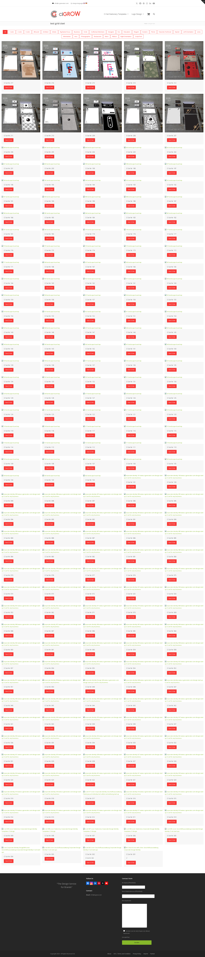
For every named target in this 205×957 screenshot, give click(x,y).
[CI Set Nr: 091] (143, 514)
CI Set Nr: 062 (49, 612)
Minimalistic (67, 36)
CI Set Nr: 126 (130, 398)
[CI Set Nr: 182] (173, 213)
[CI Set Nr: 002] (102, 849)
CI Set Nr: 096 (130, 501)
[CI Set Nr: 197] (173, 164)
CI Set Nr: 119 (8, 431)
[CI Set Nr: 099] (21, 495)
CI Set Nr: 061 (49, 650)
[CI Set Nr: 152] (92, 311)
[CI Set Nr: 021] (143, 774)
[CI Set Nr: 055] (102, 662)
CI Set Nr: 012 (90, 817)
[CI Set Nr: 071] (102, 607)
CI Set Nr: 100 (171, 482)
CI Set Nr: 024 (8, 780)
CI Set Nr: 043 (130, 706)
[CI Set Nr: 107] (92, 459)
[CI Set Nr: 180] (51, 229)
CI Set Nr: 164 (8, 283)
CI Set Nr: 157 (90, 300)
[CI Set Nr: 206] (10, 147)
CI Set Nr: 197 (171, 168)
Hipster (177, 32)
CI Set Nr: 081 (130, 557)
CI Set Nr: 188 (130, 201)
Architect (45, 32)
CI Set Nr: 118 (49, 431)
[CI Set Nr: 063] (21, 644)
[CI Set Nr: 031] (21, 756)
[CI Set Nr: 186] (10, 213)
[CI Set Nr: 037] (184, 718)
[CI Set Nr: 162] (92, 279)
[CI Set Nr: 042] (184, 700)
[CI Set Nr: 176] (10, 246)
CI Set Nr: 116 (130, 431)
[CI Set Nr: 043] (143, 700)
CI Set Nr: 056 (49, 668)
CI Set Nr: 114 (8, 447)
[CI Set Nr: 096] (143, 495)
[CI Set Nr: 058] (184, 644)
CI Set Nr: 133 (49, 382)
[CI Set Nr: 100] (184, 476)
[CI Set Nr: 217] (21, 60)
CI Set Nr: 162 (90, 283)
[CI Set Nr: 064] (184, 625)
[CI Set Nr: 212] (184, 60)
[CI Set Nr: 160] (173, 279)
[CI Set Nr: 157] (92, 295)
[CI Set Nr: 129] (10, 393)
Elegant (136, 32)
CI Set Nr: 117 (90, 431)
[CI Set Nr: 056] (61, 662)
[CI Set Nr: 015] (184, 793)
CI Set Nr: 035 (49, 743)
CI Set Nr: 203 (130, 152)
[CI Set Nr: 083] (61, 551)
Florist (153, 32)
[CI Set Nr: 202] (173, 147)
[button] (149, 14)
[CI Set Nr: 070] (143, 607)
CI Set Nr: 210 (49, 136)
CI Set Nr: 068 (8, 631)
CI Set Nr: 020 (171, 780)
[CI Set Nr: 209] (102, 113)
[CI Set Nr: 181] (10, 229)
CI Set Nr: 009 (8, 836)
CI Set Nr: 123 (49, 414)
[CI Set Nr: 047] (184, 681)
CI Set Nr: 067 (49, 631)
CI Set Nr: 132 (90, 382)
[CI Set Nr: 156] (132, 295)
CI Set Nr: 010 (171, 817)
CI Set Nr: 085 (171, 538)
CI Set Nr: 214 (130, 83)
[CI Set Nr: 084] (21, 551)
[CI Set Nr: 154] (10, 311)
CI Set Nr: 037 (171, 724)
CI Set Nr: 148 (49, 332)
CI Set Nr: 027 (130, 761)
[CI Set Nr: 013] (61, 811)
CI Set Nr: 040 (49, 724)
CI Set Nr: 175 (49, 250)
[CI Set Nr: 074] (21, 588)
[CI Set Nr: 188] (132, 197)
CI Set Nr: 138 (49, 365)
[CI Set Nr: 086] (143, 532)
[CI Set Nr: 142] (92, 344)
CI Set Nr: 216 (49, 83)
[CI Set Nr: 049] (102, 681)
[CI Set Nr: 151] (132, 311)
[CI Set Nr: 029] (61, 756)
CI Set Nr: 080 (171, 557)
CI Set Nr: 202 (171, 152)
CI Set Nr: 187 (171, 201)
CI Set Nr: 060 (90, 650)
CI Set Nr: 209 (90, 136)
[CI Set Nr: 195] (51, 180)
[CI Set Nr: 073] (61, 588)
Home (145, 23)
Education (127, 32)
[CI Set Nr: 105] (173, 459)
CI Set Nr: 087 (90, 538)
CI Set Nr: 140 (171, 349)
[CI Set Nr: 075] (184, 570)
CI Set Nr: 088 (49, 538)
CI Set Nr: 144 (8, 349)
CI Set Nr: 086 (130, 538)
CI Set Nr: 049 (90, 687)
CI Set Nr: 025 (130, 594)
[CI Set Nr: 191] (10, 197)
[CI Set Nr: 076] (143, 570)
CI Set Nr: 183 (130, 218)
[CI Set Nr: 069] (184, 607)
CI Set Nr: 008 (49, 836)
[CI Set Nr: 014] (21, 811)
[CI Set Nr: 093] (61, 514)
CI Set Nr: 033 (130, 743)
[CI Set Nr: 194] (92, 180)
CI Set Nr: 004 (8, 857)
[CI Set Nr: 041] (21, 718)
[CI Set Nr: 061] (61, 644)
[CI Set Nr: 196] (10, 180)
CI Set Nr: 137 (90, 365)
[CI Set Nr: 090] (184, 514)
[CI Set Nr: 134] (10, 377)
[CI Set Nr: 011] (143, 811)
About (109, 954)
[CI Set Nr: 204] (92, 147)
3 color (28, 32)
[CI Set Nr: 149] (10, 328)
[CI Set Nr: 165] (173, 262)
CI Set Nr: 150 (171, 316)
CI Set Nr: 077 (90, 575)
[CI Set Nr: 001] (143, 849)
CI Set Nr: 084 (8, 557)
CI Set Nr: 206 (8, 152)
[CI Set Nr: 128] (51, 393)
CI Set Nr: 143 (49, 349)
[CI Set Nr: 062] (61, 607)
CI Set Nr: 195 (49, 185)
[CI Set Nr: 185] (51, 213)
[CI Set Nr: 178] (132, 229)
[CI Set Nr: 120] (173, 410)
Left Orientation (188, 32)
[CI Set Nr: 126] (132, 393)
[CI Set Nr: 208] (143, 113)
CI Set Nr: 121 (130, 414)
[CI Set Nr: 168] (51, 262)
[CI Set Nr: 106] (132, 459)
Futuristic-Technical (165, 32)
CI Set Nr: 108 (49, 464)
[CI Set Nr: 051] (21, 681)
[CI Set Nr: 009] (21, 830)
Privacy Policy (137, 954)
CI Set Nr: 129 (8, 398)
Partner (152, 954)
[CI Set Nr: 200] (51, 164)
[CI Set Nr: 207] (184, 113)
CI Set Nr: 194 (90, 185)
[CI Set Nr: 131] (132, 377)
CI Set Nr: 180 (49, 234)
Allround (36, 32)
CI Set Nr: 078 (49, 575)
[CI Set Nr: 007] (102, 830)
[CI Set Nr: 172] (173, 246)
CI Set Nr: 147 (90, 332)
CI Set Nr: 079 (8, 575)
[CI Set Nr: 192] (173, 180)
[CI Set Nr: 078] (61, 570)
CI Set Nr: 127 (90, 398)
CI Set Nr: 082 (90, 557)
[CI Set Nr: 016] (143, 793)
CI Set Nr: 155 (171, 300)
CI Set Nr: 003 (49, 854)
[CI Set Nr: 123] (51, 410)
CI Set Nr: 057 (8, 668)
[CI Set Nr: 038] (143, 718)
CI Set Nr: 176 (8, 250)
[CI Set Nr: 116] (132, 426)
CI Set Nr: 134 (8, 382)
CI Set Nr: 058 (171, 650)
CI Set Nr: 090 (171, 519)
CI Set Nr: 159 (8, 300)
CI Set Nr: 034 (90, 743)
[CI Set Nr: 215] (102, 60)
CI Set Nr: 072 (90, 594)
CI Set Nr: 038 (130, 724)
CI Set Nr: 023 (49, 780)
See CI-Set (8, 87)
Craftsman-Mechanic (97, 32)
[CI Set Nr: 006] (143, 830)
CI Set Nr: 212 (171, 83)
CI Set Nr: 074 (8, 594)
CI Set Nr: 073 (49, 594)
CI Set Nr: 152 (90, 316)
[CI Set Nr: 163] (51, 279)
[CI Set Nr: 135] (173, 361)
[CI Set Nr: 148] (51, 328)
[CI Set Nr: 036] (21, 737)
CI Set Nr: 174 (90, 250)
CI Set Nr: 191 (8, 201)
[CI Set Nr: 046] (21, 700)
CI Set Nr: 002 (90, 854)
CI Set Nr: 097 (90, 501)
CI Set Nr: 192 (171, 185)
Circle (85, 32)
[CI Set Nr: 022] (102, 774)
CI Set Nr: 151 (130, 316)
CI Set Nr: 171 (8, 267)
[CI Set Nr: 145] (173, 328)
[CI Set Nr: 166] (132, 262)
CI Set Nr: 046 (8, 706)
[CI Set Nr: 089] (21, 532)
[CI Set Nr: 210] (61, 113)
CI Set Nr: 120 (171, 414)
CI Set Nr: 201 (8, 168)
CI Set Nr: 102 (90, 480)
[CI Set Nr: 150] (173, 311)
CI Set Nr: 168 (49, 267)
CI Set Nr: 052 (171, 668)
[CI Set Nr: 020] (184, 774)
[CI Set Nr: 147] (92, 328)
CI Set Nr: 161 (130, 283)
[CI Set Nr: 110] (173, 443)
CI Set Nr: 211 (8, 136)
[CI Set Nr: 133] (51, 377)
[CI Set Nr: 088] (61, 532)
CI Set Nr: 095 (171, 501)
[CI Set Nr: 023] (61, 774)
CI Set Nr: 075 (171, 575)
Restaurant (97, 36)
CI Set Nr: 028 (90, 761)
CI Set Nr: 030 (171, 594)
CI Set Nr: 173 (130, 250)
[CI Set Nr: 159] (10, 295)
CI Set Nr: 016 (130, 798)
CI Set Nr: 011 (130, 817)
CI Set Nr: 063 (8, 650)
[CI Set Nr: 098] (61, 495)
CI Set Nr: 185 (49, 218)
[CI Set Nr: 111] (132, 443)
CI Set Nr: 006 (130, 836)
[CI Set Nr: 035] (61, 737)
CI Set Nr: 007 (90, 836)
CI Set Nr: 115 (171, 431)
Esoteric (145, 32)
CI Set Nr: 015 (171, 798)
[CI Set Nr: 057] (21, 662)
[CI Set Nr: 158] (51, 295)
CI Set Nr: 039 (90, 724)
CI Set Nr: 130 (171, 382)
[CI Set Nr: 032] (184, 737)
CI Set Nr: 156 (130, 300)
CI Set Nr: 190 (49, 201)
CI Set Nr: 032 (171, 743)
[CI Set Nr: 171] (10, 262)
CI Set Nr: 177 (171, 234)
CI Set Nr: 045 (49, 706)
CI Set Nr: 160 (171, 283)
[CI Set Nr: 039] (102, 718)
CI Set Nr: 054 (130, 668)
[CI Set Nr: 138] (51, 361)
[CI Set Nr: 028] (102, 756)
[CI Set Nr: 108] (51, 459)
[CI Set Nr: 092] (102, 514)
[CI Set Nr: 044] (102, 700)
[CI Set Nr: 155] (173, 295)
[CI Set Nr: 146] (132, 328)
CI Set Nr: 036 (8, 743)
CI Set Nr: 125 (171, 398)
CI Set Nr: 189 (90, 201)
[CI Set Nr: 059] (143, 644)
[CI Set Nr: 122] (92, 410)
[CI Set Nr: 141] (132, 344)
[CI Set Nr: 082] (102, 551)
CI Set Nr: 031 (8, 761)
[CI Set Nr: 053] (21, 607)
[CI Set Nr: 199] (92, 164)
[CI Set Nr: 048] (143, 681)
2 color (20, 32)
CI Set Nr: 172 (171, 250)
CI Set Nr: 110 (171, 447)
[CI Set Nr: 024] (21, 774)
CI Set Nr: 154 (8, 316)
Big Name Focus (65, 32)
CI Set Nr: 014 (8, 817)
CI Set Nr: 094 (8, 519)
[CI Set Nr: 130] (173, 377)
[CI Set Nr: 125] (173, 393)
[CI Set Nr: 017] (102, 793)
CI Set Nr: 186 (8, 218)
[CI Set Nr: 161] (132, 279)
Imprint (146, 954)
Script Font (138, 36)
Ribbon (114, 36)
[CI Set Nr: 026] (184, 756)
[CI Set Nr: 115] (173, 426)
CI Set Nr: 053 (8, 612)
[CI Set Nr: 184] (92, 213)
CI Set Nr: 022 (90, 780)
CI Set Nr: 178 (130, 234)
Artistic (54, 32)
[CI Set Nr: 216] (61, 60)
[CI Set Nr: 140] (173, 344)
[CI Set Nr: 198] (132, 164)
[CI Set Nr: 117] (92, 426)
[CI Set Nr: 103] (51, 475)
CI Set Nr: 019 (8, 798)
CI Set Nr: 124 (8, 414)
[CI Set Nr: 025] (143, 588)
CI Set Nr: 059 (130, 650)
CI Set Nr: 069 (171, 612)
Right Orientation (126, 36)
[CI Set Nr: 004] (21, 850)
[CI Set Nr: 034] (102, 737)
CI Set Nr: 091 (130, 519)
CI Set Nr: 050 (49, 687)
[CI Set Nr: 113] (51, 443)
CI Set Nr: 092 (90, 519)
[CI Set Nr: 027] (143, 756)
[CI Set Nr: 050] (61, 681)
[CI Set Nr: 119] (10, 426)
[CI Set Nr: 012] (102, 811)
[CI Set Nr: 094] (21, 514)
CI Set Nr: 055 (90, 668)
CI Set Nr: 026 (171, 761)
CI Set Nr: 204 (90, 152)
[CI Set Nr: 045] (61, 700)
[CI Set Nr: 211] (21, 113)
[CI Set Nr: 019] (21, 793)
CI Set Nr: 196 (8, 185)
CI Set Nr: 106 (130, 464)
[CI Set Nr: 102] (92, 475)
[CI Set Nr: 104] (10, 475)
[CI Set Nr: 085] (184, 532)
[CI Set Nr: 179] (92, 229)
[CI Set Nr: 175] (51, 246)
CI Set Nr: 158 (49, 300)
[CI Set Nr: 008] (61, 830)
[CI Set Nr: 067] (61, 625)
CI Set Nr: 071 (90, 612)
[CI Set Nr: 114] (10, 443)
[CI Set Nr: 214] (143, 60)
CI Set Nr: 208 (130, 136)
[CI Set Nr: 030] (184, 588)
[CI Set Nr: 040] (61, 718)
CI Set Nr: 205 (49, 152)
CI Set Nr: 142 (90, 349)
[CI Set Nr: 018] (61, 793)
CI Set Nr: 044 (90, 706)
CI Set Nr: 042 (171, 706)
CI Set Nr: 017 (90, 798)
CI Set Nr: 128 (49, 398)
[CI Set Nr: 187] (173, 197)
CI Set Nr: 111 (130, 447)
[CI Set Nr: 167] (92, 262)
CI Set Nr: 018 (49, 798)
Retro (106, 36)
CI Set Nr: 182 (171, 218)
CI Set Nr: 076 (130, 575)
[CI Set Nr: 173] (132, 246)
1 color (12, 32)
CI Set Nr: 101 (130, 482)
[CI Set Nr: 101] (143, 476)
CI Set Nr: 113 (49, 447)
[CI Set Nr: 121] (132, 410)
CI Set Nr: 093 (49, 519)
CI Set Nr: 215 (90, 83)
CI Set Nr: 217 (8, 83)
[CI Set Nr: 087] (102, 532)
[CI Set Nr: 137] (92, 361)
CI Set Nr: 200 (49, 168)
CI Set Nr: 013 (49, 817)
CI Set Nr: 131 (130, 382)
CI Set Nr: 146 (130, 332)
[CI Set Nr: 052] (184, 662)
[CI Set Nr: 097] (102, 495)
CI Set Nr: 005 (171, 836)
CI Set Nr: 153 (49, 316)
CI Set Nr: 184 (90, 218)
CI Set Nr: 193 (130, 185)
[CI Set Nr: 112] (92, 443)
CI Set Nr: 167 (90, 267)
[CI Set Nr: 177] (173, 229)
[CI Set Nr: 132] (92, 377)
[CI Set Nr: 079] (21, 570)
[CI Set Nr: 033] (143, 737)
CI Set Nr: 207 (171, 136)
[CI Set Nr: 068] (21, 625)
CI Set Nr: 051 (8, 687)
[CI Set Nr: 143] (51, 344)
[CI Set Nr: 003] (61, 849)
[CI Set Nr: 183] (132, 213)
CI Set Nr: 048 (130, 687)
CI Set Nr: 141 (130, 349)
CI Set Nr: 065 (130, 631)
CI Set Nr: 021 (130, 780)
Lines (199, 32)
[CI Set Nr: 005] (184, 830)
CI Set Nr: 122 (90, 414)
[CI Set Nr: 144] (10, 344)
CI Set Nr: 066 (90, 631)
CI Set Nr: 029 (49, 761)
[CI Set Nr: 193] (132, 180)
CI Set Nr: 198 (130, 168)
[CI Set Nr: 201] (10, 164)
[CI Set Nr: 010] (184, 811)
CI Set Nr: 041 (8, 724)
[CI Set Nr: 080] (184, 551)
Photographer (85, 36)
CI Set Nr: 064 (171, 631)
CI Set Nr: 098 (49, 501)
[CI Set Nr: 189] (92, 197)
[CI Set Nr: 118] (51, 426)
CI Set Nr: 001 (130, 854)
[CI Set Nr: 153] (51, 311)
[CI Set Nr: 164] (10, 279)
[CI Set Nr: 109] (10, 459)
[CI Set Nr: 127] (92, 393)
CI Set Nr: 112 (90, 447)
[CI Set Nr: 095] (184, 495)
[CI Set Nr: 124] (10, 410)
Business (77, 32)
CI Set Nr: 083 (49, 557)
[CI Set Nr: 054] (143, 662)
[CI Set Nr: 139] (10, 361)
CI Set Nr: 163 (49, 283)
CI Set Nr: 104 (8, 480)
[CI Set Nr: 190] (51, 197)
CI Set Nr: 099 (8, 501)
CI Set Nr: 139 (8, 365)
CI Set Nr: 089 (8, 538)
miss (75, 36)
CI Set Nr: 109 (8, 464)
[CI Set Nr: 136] (132, 361)
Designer (111, 32)
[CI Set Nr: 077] (102, 570)
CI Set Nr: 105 (171, 464)
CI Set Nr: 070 (130, 612)
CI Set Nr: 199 (90, 168)
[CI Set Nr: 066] (102, 625)
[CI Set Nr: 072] (102, 588)
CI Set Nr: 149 (8, 332)
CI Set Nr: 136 (130, 365)
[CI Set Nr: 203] (132, 147)
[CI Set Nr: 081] (143, 551)
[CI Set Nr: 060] (102, 644)
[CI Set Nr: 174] (92, 246)
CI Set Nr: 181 (8, 234)
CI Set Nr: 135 (171, 365)
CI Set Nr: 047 (171, 687)
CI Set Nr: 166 (130, 267)
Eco (119, 32)
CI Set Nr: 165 (171, 267)
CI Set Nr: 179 (90, 234)
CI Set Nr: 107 (90, 464)
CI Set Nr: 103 (49, 480)
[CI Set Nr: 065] (143, 625)
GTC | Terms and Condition (122, 954)
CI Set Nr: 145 (171, 332)
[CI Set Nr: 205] (51, 147)
